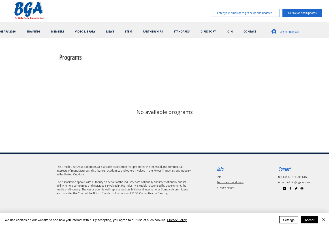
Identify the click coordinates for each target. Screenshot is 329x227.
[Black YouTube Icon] (302, 188)
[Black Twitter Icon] (296, 188)
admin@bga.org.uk (298, 182)
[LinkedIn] (284, 188)
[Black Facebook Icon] (290, 188)
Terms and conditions (230, 182)
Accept (309, 220)
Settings (289, 220)
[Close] (323, 219)
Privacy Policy (225, 187)
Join (219, 177)
